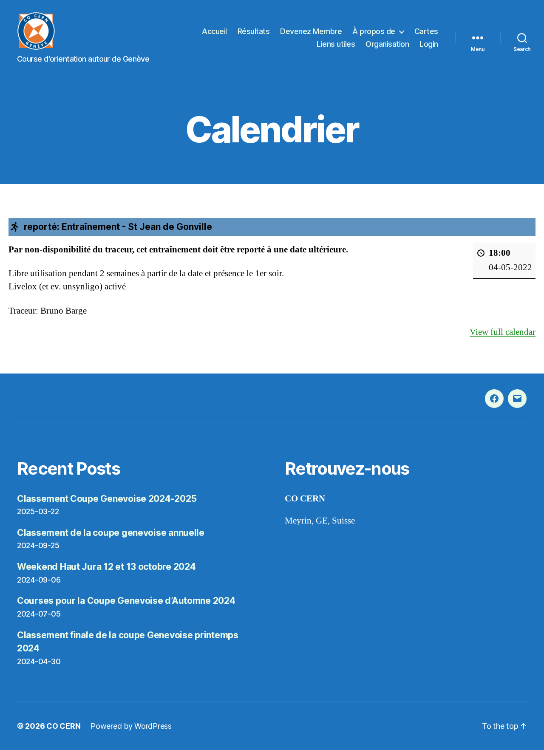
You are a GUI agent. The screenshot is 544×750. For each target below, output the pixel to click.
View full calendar (503, 332)
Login (428, 44)
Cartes (426, 31)
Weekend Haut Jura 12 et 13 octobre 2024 (106, 566)
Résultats (254, 31)
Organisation (387, 44)
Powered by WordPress (131, 726)
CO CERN (63, 726)
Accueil (214, 31)
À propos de (373, 31)
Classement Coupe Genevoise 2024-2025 (106, 498)
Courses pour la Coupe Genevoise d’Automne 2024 (126, 600)
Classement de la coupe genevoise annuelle (110, 532)
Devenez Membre (311, 31)
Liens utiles (336, 44)
